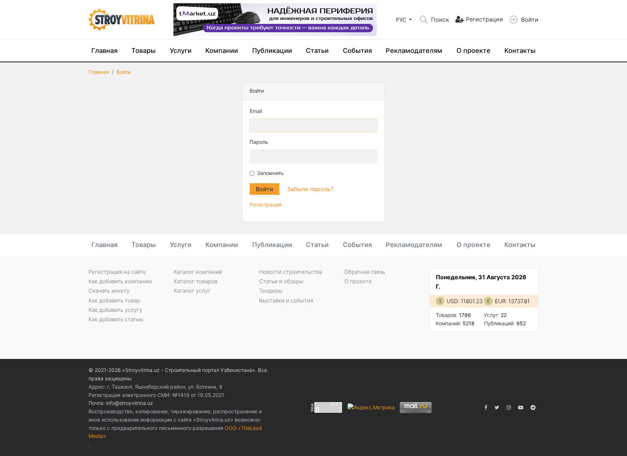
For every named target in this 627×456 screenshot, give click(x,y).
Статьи (317, 50)
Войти (123, 72)
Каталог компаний (198, 271)
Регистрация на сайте (117, 271)
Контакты (520, 50)
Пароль (259, 142)
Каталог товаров (195, 281)
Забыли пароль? (310, 189)
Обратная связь (364, 271)
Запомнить (270, 173)
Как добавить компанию (120, 281)
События (357, 50)
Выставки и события (286, 300)
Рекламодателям (414, 50)
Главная (104, 50)
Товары (143, 50)
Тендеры (270, 290)
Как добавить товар (114, 300)
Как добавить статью (116, 319)
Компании (221, 50)
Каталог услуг (192, 290)
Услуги (181, 50)
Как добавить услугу (115, 309)
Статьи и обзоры (281, 281)
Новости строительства (290, 271)
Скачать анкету (109, 290)
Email (256, 111)
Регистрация (266, 204)
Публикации (272, 50)
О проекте (473, 50)
